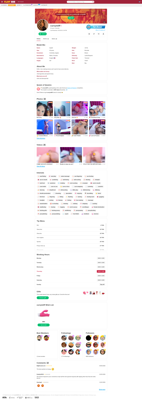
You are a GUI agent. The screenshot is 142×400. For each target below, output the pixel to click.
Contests (35, 5)
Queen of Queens (71, 88)
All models (4, 5)
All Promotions (27, 5)
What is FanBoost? (100, 30)
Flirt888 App (44, 5)
